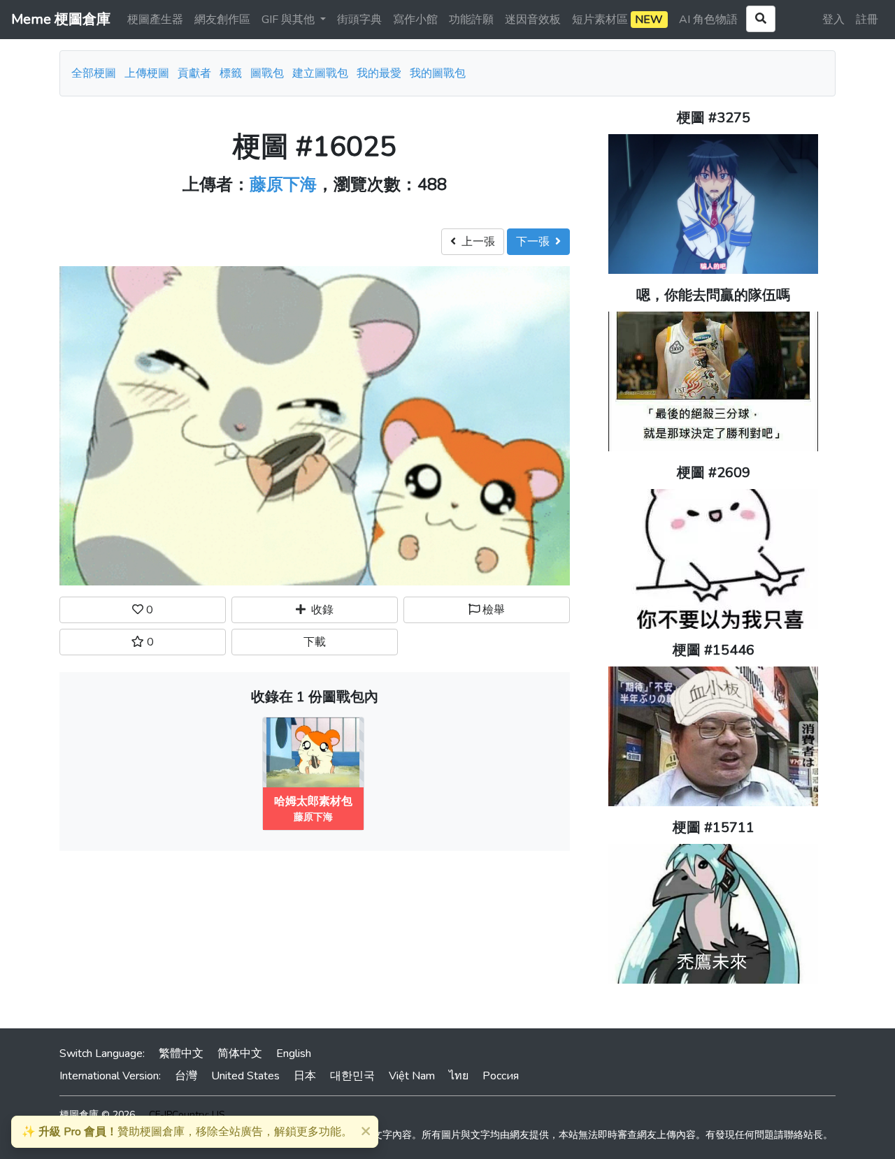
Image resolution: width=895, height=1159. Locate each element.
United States (245, 1076)
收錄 (320, 610)
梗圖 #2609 (713, 472)
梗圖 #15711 (713, 827)
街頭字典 (359, 19)
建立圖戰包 (320, 73)
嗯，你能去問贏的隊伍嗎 (713, 295)
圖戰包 (267, 73)
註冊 (867, 19)
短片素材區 (617, 19)
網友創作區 (222, 19)
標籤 (231, 73)
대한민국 (352, 1076)
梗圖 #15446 (713, 650)
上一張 (475, 241)
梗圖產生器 (155, 19)
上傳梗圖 (146, 73)
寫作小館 (415, 19)
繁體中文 (181, 1053)
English (293, 1053)
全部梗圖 (93, 73)
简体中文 (239, 1053)
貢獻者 (194, 73)
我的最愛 (379, 73)
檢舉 (492, 610)
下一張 (535, 241)
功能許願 (471, 19)
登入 (833, 19)
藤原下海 (283, 184)
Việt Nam (412, 1076)
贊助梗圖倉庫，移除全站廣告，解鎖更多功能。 (187, 1131)
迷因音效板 (533, 19)
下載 (314, 642)
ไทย (458, 1076)
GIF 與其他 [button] (289, 19)
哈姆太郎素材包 (313, 801)
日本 (305, 1076)
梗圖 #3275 (713, 117)
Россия (500, 1076)
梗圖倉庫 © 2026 (97, 1114)
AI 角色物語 (708, 19)
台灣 (186, 1076)
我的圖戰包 (438, 73)
